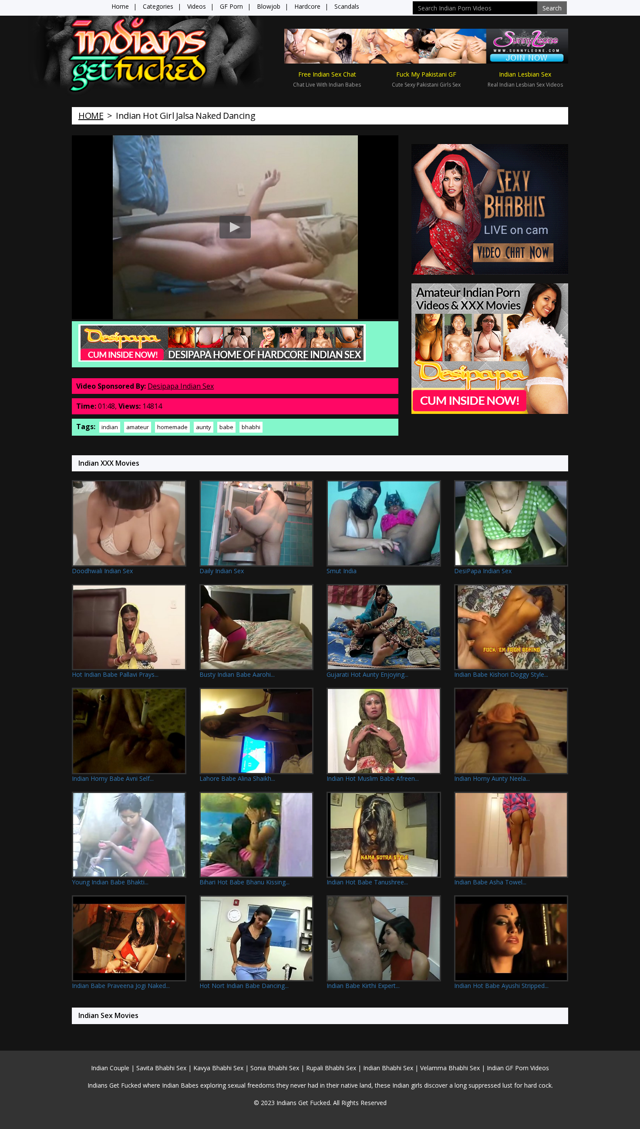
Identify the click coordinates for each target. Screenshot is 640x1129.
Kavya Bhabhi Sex (218, 1068)
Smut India (342, 571)
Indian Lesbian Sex (525, 74)
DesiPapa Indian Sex (483, 571)
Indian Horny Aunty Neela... (492, 778)
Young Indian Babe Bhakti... (110, 882)
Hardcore (307, 6)
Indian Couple (110, 1068)
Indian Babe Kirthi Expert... (363, 985)
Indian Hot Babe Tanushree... (367, 882)
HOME (90, 115)
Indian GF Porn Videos (518, 1068)
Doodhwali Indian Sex (102, 571)
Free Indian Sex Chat (327, 74)
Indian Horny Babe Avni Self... (113, 778)
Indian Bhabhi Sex (388, 1068)
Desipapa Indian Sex (181, 386)
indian (109, 427)
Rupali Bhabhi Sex (331, 1068)
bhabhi (251, 427)
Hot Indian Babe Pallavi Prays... (115, 674)
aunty (203, 427)
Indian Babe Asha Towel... (490, 882)
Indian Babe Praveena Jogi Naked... (121, 985)
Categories (158, 6)
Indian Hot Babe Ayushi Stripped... (501, 985)
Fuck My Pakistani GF (426, 74)
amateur (137, 427)
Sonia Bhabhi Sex (274, 1068)
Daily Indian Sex (221, 571)
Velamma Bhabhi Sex (450, 1068)
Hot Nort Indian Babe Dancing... (244, 985)
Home (120, 6)
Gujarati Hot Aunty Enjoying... (367, 674)
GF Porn (231, 6)
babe (226, 427)
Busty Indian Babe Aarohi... (237, 674)
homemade (172, 427)
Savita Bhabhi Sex (161, 1068)
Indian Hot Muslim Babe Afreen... (373, 778)
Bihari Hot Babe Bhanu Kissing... (244, 882)
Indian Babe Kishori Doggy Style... (501, 674)
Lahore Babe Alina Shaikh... (237, 778)
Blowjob (268, 6)
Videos (196, 6)
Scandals (346, 6)
